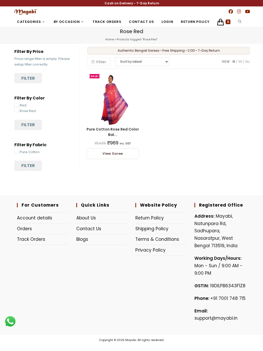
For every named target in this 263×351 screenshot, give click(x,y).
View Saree (112, 153)
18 (233, 61)
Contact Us (88, 229)
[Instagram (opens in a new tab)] (239, 11)
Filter (28, 78)
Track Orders (31, 239)
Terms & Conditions (157, 239)
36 (240, 61)
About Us (86, 218)
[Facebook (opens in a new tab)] (231, 11)
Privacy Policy (150, 250)
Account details (34, 218)
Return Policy (149, 218)
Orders (24, 229)
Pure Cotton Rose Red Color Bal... (113, 132)
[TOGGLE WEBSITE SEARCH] (239, 22)
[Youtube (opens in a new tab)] (247, 11)
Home (109, 39)
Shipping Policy (151, 229)
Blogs (82, 239)
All (247, 61)
